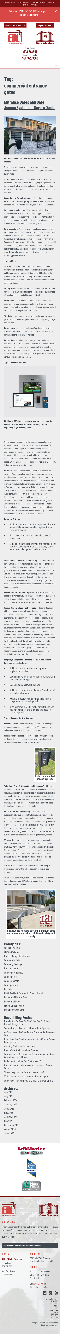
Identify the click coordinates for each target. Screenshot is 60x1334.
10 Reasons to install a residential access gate (26, 1076)
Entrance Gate (11, 968)
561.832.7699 (30, 51)
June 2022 (9, 1108)
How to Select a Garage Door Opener (21, 1050)
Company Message (13, 964)
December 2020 (11, 1125)
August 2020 (10, 1129)
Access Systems (12, 947)
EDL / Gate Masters (11, 840)
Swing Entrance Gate (14, 1009)
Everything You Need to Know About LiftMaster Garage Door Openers (30, 1040)
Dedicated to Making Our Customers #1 (22, 1061)
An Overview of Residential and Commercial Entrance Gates (29, 1033)
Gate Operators (11, 984)
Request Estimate (45, 25)
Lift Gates (8, 989)
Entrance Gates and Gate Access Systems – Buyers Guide (29, 104)
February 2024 (11, 1100)
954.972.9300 (30, 58)
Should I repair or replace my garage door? (24, 1072)
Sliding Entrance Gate (14, 1005)
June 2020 (9, 1133)
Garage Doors (10, 976)
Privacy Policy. (54, 1325)
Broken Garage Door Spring (17, 956)
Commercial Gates (12, 960)
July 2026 (8, 1092)
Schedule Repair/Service (15, 25)
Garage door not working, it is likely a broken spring (28, 1080)
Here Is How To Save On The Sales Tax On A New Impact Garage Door (27, 1022)
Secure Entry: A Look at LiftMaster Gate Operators (27, 1028)
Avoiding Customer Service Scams (20, 1046)
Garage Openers (11, 980)
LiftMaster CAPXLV (12, 421)
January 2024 (10, 1104)
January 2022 (10, 1116)
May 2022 (8, 1112)
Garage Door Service (13, 972)
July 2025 (8, 1096)
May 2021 (8, 1120)
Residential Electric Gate (15, 997)
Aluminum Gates (12, 951)
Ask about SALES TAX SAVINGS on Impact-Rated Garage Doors (28, 12)
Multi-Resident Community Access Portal (23, 993)
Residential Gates (12, 1001)
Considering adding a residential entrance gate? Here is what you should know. (29, 1055)
